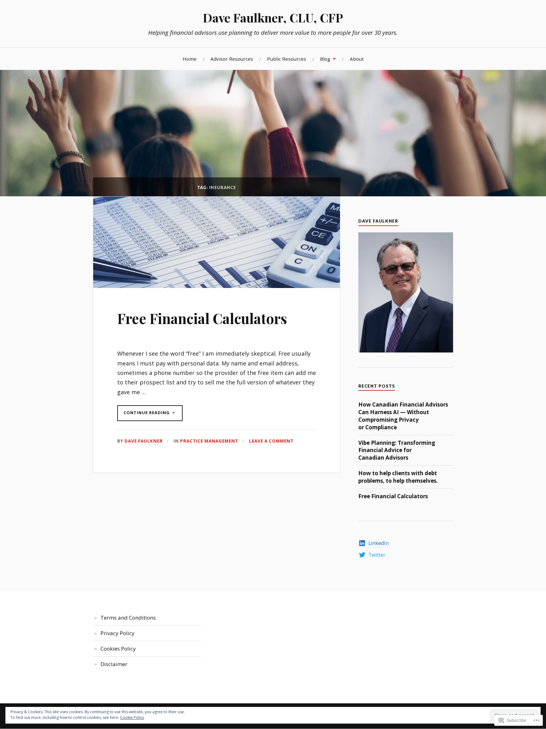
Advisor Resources (231, 59)
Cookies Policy (118, 648)
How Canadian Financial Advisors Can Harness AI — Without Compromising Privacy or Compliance (403, 416)
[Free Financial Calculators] (216, 286)
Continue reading (144, 415)
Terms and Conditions (128, 617)
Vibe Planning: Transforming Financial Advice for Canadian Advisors (396, 450)
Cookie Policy (132, 717)
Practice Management (209, 441)
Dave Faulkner (143, 441)
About (357, 59)
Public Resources (286, 59)
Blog (325, 59)
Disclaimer (113, 664)
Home (190, 59)
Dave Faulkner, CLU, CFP (273, 17)
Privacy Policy (117, 633)
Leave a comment (271, 441)
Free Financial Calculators (202, 318)
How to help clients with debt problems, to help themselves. (398, 476)
